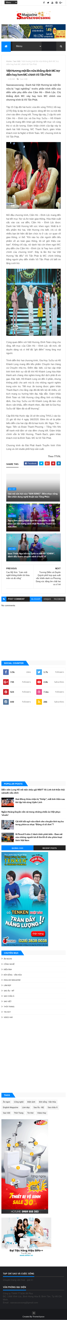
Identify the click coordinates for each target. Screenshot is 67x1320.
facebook (59, 599)
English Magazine (12, 980)
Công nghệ (9, 964)
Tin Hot (7, 1012)
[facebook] (44, 3)
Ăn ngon (8, 959)
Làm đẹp (7, 985)
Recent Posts (50, 848)
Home (9, 61)
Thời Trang (9, 1007)
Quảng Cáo (17, 848)
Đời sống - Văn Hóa (13, 975)
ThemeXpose (38, 1317)
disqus (47, 599)
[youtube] (52, 3)
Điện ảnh (8, 969)
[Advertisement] (33, 744)
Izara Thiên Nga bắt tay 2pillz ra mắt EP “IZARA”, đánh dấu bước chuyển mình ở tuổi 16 (31, 555)
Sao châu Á (9, 996)
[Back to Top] (34, 1313)
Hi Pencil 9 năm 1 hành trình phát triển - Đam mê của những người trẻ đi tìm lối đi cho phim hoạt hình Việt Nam (38, 837)
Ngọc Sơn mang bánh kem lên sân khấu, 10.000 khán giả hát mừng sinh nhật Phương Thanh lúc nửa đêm (31, 523)
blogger (36, 599)
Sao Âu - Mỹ (9, 991)
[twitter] (48, 3)
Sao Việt (16, 61)
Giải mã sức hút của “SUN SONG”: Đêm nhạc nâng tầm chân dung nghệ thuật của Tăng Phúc (33, 495)
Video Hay (8, 1017)
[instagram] (56, 3)
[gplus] (60, 3)
